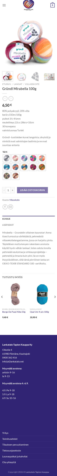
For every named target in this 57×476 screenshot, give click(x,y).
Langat (18, 84)
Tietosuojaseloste (11, 450)
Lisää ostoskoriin (32, 190)
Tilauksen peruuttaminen (15, 444)
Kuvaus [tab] (6, 219)
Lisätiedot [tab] (8, 225)
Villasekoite (32, 84)
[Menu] (4, 5)
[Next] (50, 43)
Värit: (5, 152)
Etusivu (6, 84)
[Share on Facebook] (5, 206)
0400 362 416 (9, 357)
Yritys (5, 432)
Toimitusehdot (9, 438)
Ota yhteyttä (9, 462)
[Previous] (7, 43)
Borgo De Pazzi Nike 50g (13, 312)
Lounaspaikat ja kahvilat (15, 456)
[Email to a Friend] (10, 206)
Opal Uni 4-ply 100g (39, 312)
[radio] (6, 158)
